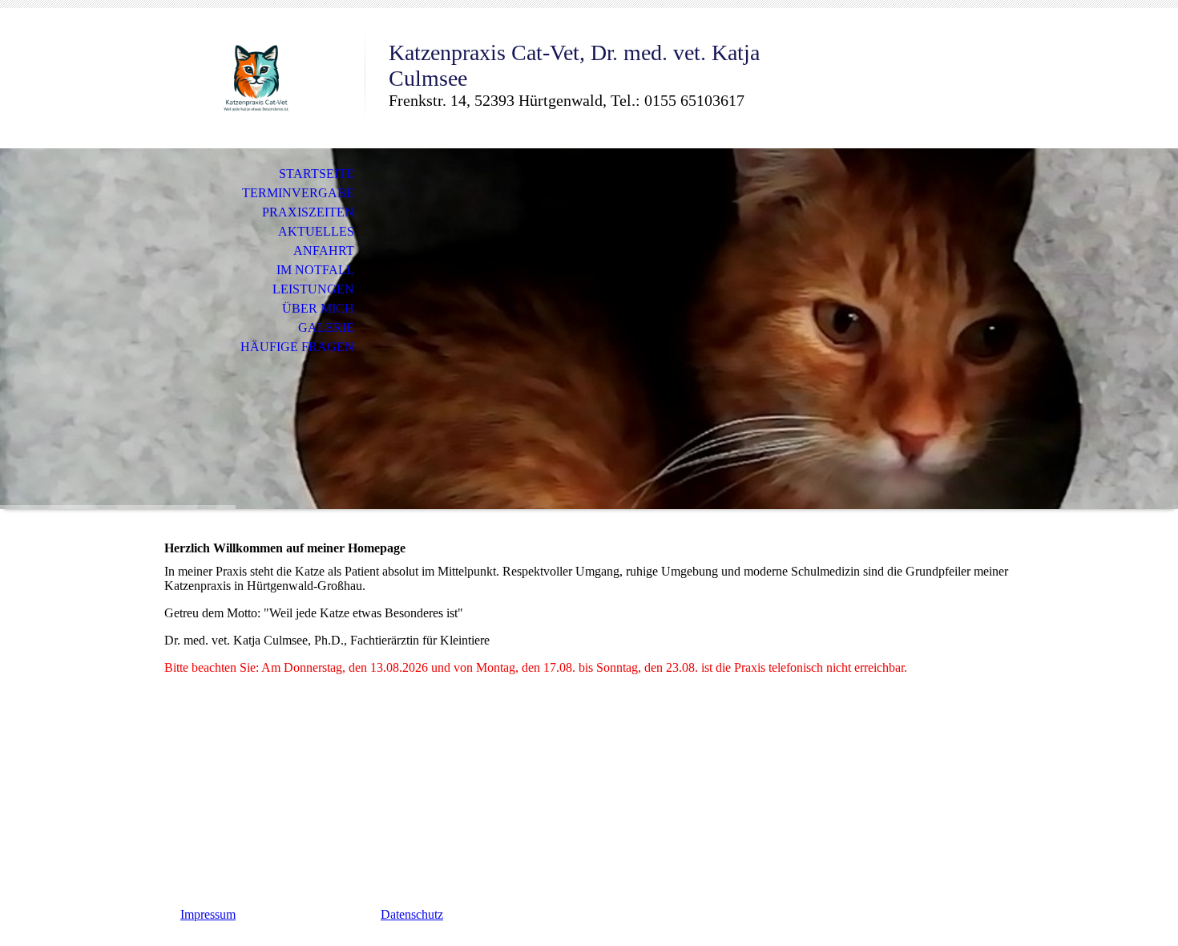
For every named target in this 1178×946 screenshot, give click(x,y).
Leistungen (313, 289)
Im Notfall (315, 270)
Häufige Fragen (297, 347)
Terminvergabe (298, 193)
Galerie (326, 327)
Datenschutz (412, 914)
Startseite (316, 173)
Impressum (208, 914)
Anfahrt (323, 250)
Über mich (318, 308)
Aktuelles (316, 231)
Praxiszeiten (308, 212)
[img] (256, 78)
